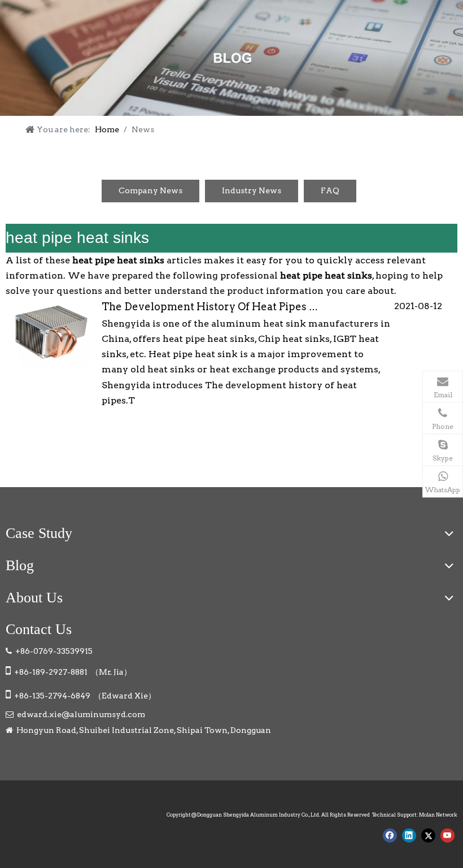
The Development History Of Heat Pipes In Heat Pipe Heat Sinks (265, 307)
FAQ (330, 190)
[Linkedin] (409, 835)
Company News (150, 190)
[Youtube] (447, 835)
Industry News (251, 190)
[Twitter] (428, 835)
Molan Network (438, 814)
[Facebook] (390, 835)
